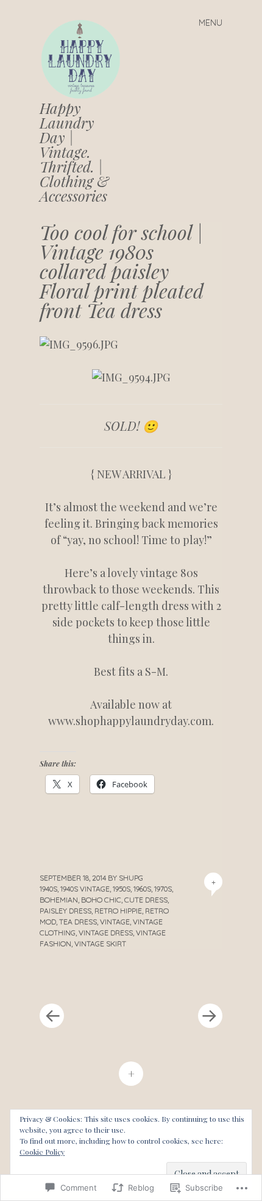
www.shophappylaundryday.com (129, 721)
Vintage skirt (100, 943)
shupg (131, 877)
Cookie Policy (42, 1152)
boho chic (101, 899)
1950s (121, 888)
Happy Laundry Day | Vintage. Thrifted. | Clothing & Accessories (74, 151)
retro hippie (118, 910)
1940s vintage (85, 888)
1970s (163, 888)
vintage (115, 921)
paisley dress (65, 910)
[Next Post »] (176, 979)
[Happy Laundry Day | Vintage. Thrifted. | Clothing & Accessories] (86, 58)
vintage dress (106, 932)
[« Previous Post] (85, 979)
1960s (142, 888)
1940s (48, 888)
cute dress (146, 899)
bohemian (59, 899)
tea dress (78, 921)
